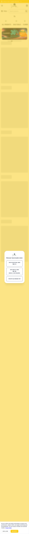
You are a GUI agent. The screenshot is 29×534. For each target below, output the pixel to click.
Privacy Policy (8, 528)
